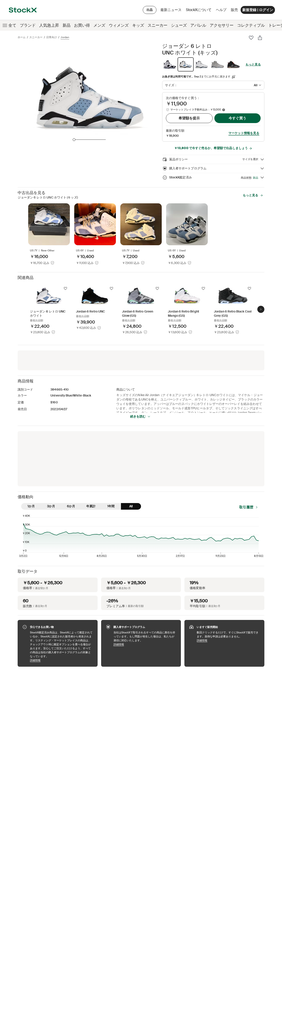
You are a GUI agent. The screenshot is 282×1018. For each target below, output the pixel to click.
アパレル (198, 25)
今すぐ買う (237, 118)
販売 (234, 9)
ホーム (22, 37)
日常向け (51, 37)
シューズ (179, 25)
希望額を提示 (189, 118)
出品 (150, 10)
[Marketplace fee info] (223, 110)
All (131, 506)
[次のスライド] (260, 309)
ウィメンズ (119, 25)
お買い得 (82, 25)
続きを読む (138, 416)
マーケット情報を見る (243, 133)
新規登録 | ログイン (257, 9)
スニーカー (157, 25)
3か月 (51, 506)
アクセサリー (222, 25)
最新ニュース (171, 9)
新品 (66, 25)
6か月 (71, 506)
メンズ (99, 25)
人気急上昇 (49, 25)
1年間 (111, 506)
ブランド (28, 25)
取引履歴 (246, 507)
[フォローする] (65, 288)
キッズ (138, 25)
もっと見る (253, 64)
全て (12, 25)
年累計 (91, 506)
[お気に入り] (251, 37)
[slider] (74, 139)
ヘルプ (221, 9)
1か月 (31, 506)
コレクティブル (251, 25)
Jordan (65, 37)
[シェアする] (260, 37)
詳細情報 (61, 660)
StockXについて (199, 10)
